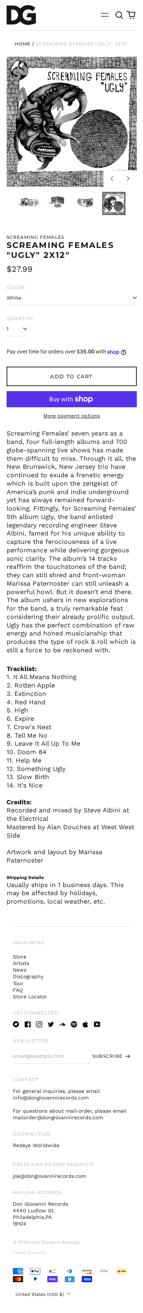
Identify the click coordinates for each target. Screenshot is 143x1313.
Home (23, 44)
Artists (21, 963)
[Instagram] (39, 1024)
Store (19, 957)
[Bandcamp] (16, 1024)
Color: (17, 287)
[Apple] (85, 1024)
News (19, 970)
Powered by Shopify (29, 1252)
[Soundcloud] (62, 1024)
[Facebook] (28, 1024)
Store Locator (30, 996)
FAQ (18, 990)
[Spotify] (74, 1024)
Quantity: (21, 318)
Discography (28, 976)
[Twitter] (51, 1024)
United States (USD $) (40, 1294)
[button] (119, 15)
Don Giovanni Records (55, 1242)
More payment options (71, 416)
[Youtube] (97, 1024)
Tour (18, 983)
